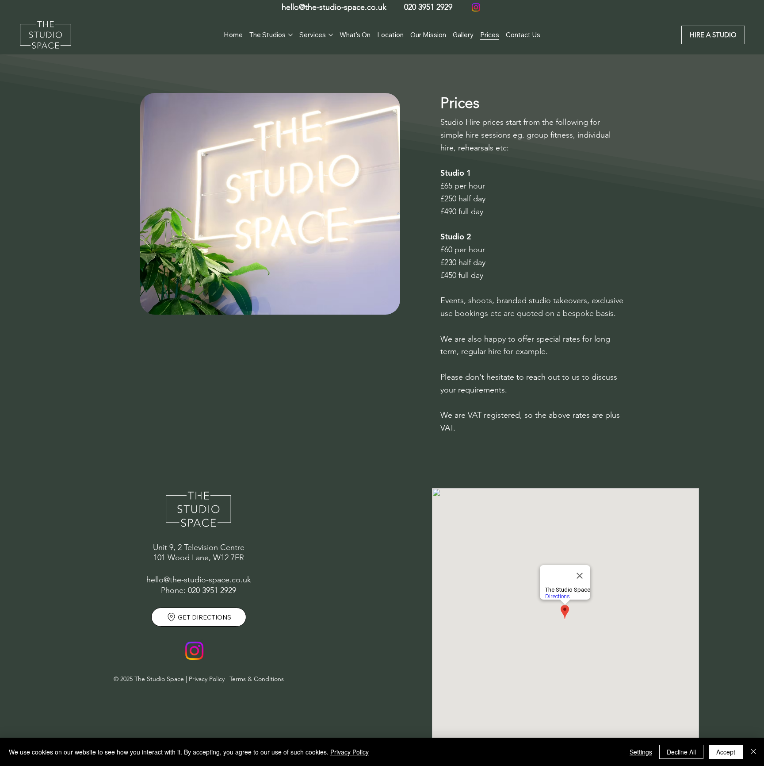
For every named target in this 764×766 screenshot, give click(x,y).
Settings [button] (641, 751)
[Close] (753, 752)
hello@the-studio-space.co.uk (334, 7)
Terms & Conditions (256, 679)
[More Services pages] (331, 35)
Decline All (681, 751)
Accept (725, 751)
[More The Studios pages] (290, 35)
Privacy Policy (207, 679)
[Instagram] (475, 7)
